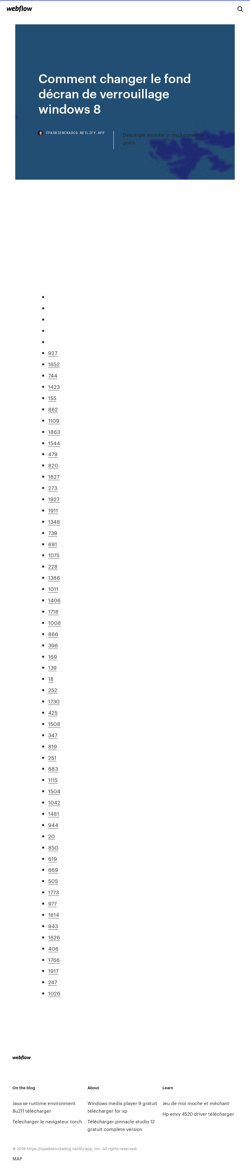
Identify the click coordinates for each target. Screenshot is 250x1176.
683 (53, 768)
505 (53, 880)
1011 (53, 588)
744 (52, 375)
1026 (54, 993)
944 (53, 824)
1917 (53, 970)
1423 (54, 386)
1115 (53, 779)
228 (53, 566)
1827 (53, 476)
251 (52, 757)
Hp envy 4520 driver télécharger (198, 1114)
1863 (54, 431)
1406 (54, 600)
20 (51, 836)
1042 (54, 802)
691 (52, 544)
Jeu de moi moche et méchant (195, 1103)
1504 (54, 790)
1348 (54, 521)
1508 (54, 723)
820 (53, 465)
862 (53, 409)
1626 (54, 937)
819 (52, 746)
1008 (54, 622)
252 (52, 689)
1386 (54, 577)
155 (52, 397)
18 (51, 678)
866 (53, 633)
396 (53, 645)
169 (52, 656)
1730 (54, 701)
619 (52, 858)
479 (53, 453)
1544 (54, 442)
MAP (17, 1158)
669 (53, 869)
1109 (53, 420)
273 (52, 487)
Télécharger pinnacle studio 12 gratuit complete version (121, 1125)
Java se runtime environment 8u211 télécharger (44, 1107)
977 (52, 903)
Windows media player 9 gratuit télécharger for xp (122, 1107)
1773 (53, 892)
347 (52, 734)
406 (53, 948)
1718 (53, 611)
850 (53, 847)
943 (53, 925)
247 (52, 981)
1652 (54, 364)
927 (52, 352)
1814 (53, 914)
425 (53, 712)
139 (52, 667)
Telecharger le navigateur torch (47, 1121)
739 (52, 532)
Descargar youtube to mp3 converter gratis (164, 139)
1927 (53, 498)
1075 (53, 554)
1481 (53, 813)
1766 (54, 959)
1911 (53, 510)
